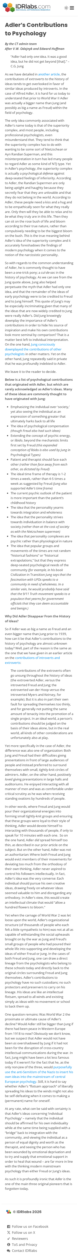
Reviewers (20, 1238)
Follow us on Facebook (30, 1226)
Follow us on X (23, 1232)
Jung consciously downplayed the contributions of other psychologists (33, 349)
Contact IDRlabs (24, 1250)
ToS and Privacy (24, 1244)
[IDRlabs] (26, 11)
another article (49, 74)
